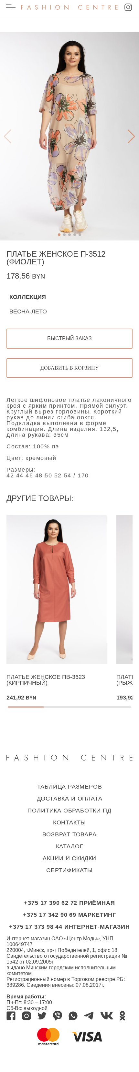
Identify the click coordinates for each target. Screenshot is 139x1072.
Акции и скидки (69, 858)
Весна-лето (28, 311)
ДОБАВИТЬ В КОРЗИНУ (69, 368)
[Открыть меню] (11, 8)
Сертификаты (69, 870)
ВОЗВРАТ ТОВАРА (69, 834)
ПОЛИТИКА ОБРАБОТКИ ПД (69, 810)
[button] (133, 38)
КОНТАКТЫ (69, 822)
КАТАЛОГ (69, 846)
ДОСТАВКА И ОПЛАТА (69, 798)
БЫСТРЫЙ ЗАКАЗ (69, 338)
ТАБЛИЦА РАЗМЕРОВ (69, 786)
